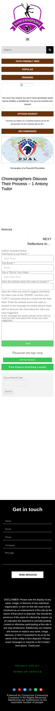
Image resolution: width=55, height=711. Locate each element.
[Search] (50, 50)
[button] (27, 39)
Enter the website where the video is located (24, 282)
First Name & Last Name (14, 254)
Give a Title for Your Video (15, 272)
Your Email (7, 263)
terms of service (27, 671)
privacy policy (27, 666)
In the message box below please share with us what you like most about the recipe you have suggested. (26, 318)
